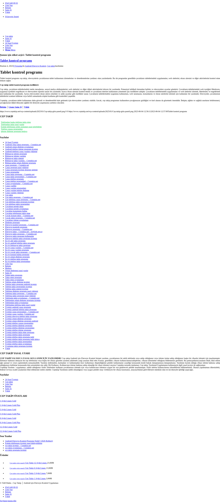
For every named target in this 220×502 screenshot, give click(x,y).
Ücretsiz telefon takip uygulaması (18, 344)
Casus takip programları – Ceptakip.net (20, 177)
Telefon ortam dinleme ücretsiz (17, 282)
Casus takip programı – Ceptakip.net (19, 174)
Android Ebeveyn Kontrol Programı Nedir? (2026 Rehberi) (29, 441)
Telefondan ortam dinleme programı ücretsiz (22, 300)
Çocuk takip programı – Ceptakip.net (20, 218)
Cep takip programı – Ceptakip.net (19, 197)
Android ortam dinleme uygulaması (19, 147)
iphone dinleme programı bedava (14, 131)
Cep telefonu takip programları (17, 204)
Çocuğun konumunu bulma (16, 211)
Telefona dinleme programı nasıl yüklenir (21, 291)
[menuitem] (112, 3)
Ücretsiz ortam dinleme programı (18, 319)
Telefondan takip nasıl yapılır (12, 124)
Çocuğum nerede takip (14, 206)
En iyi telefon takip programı (16, 259)
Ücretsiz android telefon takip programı (21, 309)
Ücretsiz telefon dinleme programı (18, 325)
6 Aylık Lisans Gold (8, 418)
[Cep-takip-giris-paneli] (19, 32)
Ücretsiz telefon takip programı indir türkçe (22, 339)
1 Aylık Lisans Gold (8, 401)
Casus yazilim (10, 186)
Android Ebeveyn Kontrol (35, 66)
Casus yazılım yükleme (14, 193)
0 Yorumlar (17, 66)
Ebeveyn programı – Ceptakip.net (18, 229)
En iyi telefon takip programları (17, 261)
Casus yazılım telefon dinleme (17, 190)
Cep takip (51, 66)
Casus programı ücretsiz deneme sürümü (21, 170)
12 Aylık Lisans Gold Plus (10, 431)
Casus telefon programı (14, 179)
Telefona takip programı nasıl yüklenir (20, 296)
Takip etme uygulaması (14, 280)
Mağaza (8, 268)
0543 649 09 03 (11, 3)
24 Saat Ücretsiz (11, 142)
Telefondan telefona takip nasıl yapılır (20, 305)
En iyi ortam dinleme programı (17, 257)
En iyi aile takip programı (15, 241)
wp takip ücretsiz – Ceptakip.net (18, 445)
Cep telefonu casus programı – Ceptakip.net (22, 200)
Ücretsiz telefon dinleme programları (19, 328)
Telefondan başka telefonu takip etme (16, 122)
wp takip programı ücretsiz (15, 450)
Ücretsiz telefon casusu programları (19, 323)
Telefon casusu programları (12, 129)
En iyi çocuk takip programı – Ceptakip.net (22, 252)
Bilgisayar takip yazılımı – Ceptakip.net (21, 161)
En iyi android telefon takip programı (20, 243)
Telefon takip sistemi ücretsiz (16, 289)
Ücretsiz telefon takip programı (17, 335)
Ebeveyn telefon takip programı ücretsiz (21, 238)
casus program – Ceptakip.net (17, 165)
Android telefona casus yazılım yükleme (21, 151)
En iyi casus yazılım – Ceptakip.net (19, 248)
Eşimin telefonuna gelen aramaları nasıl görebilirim (21, 127)
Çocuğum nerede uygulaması (17, 209)
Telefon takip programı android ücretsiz (21, 284)
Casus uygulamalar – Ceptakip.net (19, 183)
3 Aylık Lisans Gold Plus (10, 414)
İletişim (8, 8)
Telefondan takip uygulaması (16, 303)
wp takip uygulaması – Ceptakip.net (19, 448)
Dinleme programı (12, 222)
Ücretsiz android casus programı (18, 307)
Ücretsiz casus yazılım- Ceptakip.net (19, 314)
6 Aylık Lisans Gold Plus (10, 422)
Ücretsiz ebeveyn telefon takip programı (21, 316)
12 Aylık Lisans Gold (8, 427)
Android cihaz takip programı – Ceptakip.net (23, 145)
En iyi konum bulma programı (17, 254)
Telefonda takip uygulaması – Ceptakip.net (22, 298)
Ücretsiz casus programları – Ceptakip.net (22, 312)
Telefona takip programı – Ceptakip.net (21, 293)
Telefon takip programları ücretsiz (18, 287)
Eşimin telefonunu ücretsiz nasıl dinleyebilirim (23, 443)
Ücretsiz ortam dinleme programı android (21, 321)
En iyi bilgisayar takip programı (17, 245)
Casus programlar (12, 172)
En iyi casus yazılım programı (17, 250)
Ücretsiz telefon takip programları (18, 342)
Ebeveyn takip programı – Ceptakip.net (21, 234)
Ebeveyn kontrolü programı (16, 227)
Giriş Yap (9, 5)
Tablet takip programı (13, 275)
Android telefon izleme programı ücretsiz (21, 149)
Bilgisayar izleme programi (16, 154)
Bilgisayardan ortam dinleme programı (20, 163)
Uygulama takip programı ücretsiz (18, 346)
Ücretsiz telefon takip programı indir (19, 337)
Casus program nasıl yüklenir (17, 167)
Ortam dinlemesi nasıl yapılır (16, 271)
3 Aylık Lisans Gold (8, 409)
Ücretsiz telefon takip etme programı (19, 332)
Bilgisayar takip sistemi (14, 158)
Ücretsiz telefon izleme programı (18, 330)
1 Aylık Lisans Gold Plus (10, 405)
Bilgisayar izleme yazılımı (15, 156)
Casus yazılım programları (15, 188)
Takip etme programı (13, 277)
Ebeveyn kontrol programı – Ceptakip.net (21, 225)
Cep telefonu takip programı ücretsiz (19, 202)
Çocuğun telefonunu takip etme (17, 213)
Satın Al (8, 10)
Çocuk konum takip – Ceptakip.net (19, 216)
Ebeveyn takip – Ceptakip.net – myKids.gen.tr (23, 232)
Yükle (7, 12)
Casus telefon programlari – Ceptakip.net (21, 181)
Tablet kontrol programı (16, 60)
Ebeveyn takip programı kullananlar (19, 236)
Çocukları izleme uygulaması (16, 220)
